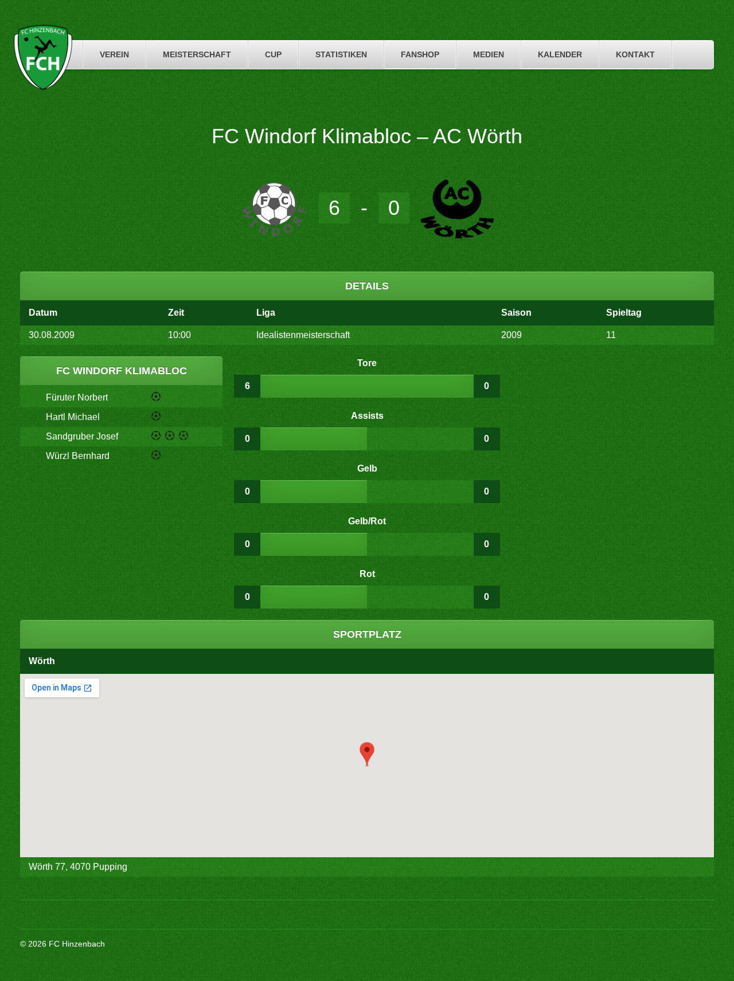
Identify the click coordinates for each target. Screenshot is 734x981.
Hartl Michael (73, 417)
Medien (488, 54)
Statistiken (341, 54)
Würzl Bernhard (78, 456)
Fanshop (420, 54)
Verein (114, 54)
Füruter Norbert (77, 397)
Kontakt (635, 54)
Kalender (560, 54)
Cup (273, 54)
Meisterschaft (197, 54)
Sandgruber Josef (82, 436)
